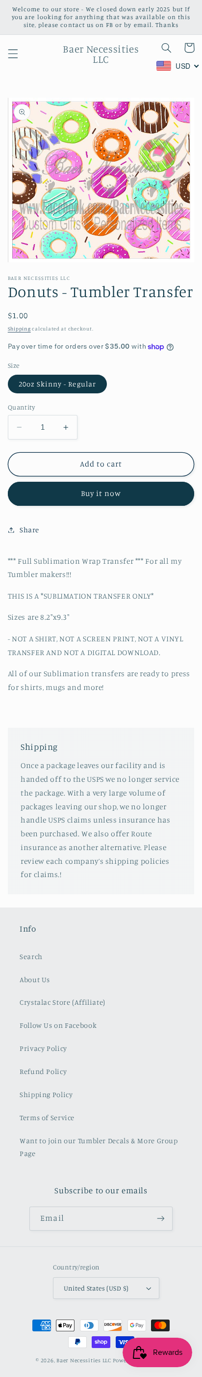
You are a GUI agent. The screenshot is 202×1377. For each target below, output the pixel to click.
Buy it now (101, 493)
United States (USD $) (96, 1288)
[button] (12, 54)
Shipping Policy (46, 1094)
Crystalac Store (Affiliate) (62, 1002)
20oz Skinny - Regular (57, 384)
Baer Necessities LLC (83, 1360)
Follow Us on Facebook (58, 1025)
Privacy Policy (43, 1048)
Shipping (19, 328)
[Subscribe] (160, 1219)
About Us (35, 979)
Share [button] (29, 529)
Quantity (21, 407)
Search (31, 956)
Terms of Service (47, 1117)
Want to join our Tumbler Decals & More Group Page (99, 1146)
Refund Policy (43, 1071)
